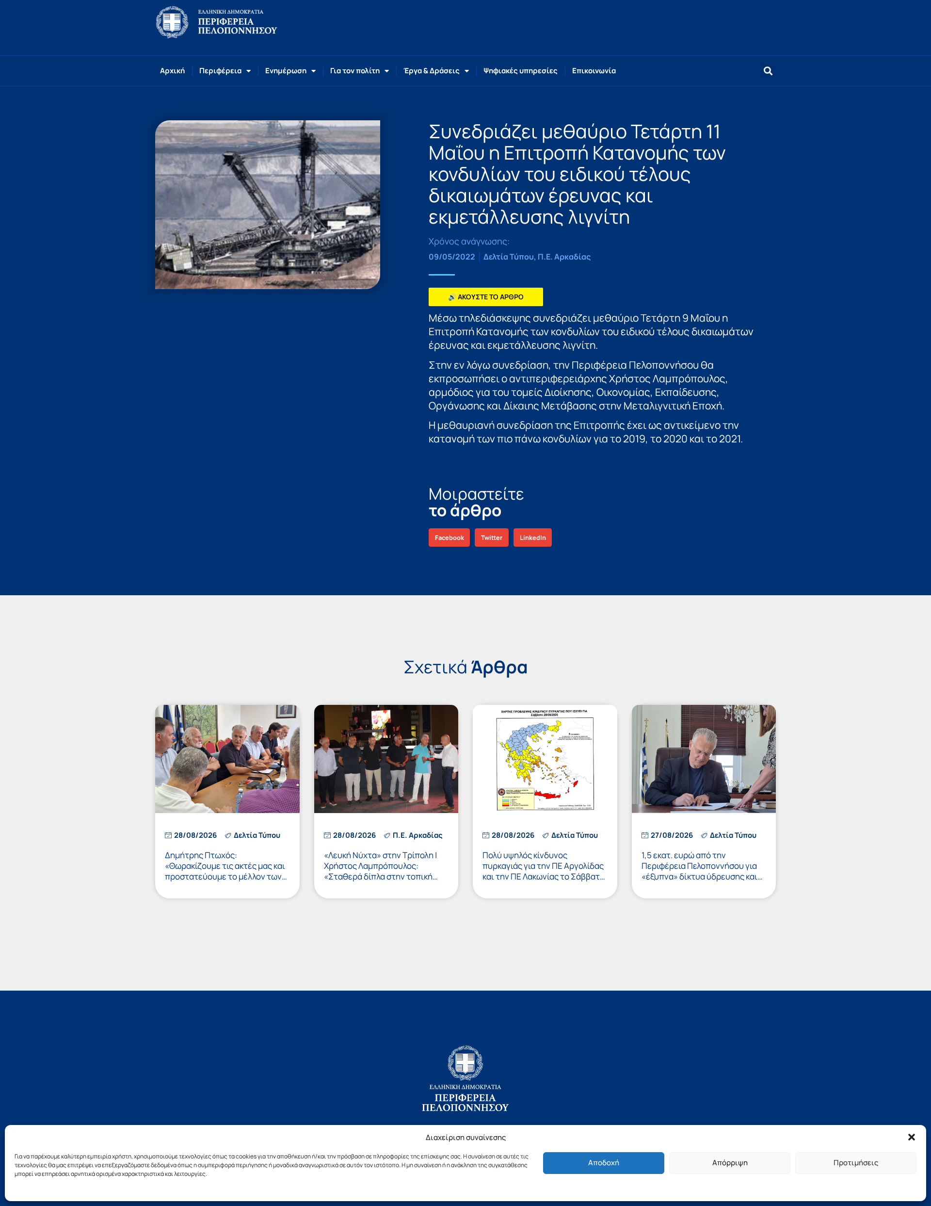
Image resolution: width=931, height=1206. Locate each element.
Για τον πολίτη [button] (355, 70)
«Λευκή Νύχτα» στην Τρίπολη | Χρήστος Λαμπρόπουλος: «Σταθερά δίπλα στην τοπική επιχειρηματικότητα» (380, 871)
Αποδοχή (603, 1162)
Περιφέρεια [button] (220, 70)
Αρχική (172, 70)
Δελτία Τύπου (508, 256)
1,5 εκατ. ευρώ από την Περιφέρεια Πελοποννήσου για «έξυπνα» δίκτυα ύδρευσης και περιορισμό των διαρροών (699, 871)
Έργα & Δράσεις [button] (431, 70)
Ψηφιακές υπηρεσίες (520, 70)
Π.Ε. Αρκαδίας (564, 256)
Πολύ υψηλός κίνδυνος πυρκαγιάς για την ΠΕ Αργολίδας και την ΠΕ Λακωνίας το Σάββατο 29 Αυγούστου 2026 (543, 871)
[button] (911, 1137)
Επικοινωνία (594, 70)
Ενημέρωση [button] (285, 70)
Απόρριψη (730, 1162)
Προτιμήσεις (856, 1162)
